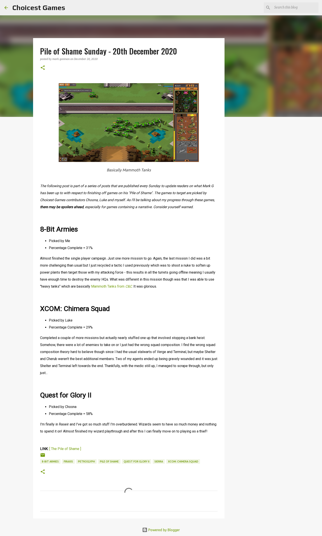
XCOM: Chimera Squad (183, 461)
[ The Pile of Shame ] (65, 449)
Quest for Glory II (136, 461)
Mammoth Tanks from (111, 286)
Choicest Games (38, 8)
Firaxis (68, 461)
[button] (42, 68)
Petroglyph (86, 461)
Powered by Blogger (163, 530)
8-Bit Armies (50, 461)
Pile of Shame (109, 461)
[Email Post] (42, 456)
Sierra (158, 461)
